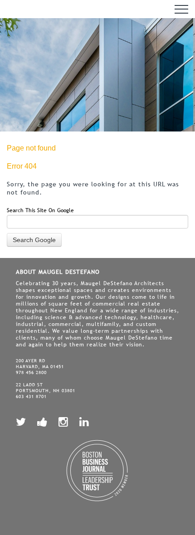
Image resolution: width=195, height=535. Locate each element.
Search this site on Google (40, 210)
